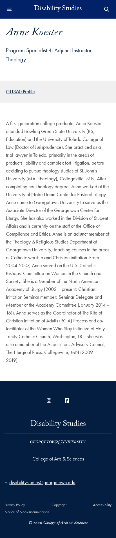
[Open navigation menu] (9, 9)
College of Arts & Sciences (58, 458)
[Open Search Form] (106, 9)
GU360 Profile (20, 91)
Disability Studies (58, 9)
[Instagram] (49, 400)
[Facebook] (67, 400)
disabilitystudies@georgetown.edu (42, 482)
